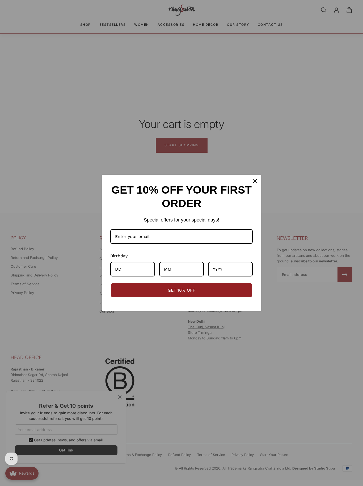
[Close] (254, 181)
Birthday (119, 255)
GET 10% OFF (181, 290)
